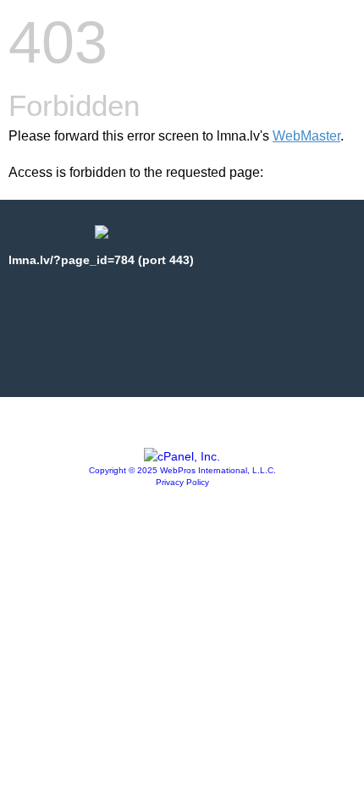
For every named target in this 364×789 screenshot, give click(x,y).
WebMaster (306, 136)
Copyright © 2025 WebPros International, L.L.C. (182, 470)
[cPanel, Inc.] (182, 456)
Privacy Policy (182, 482)
